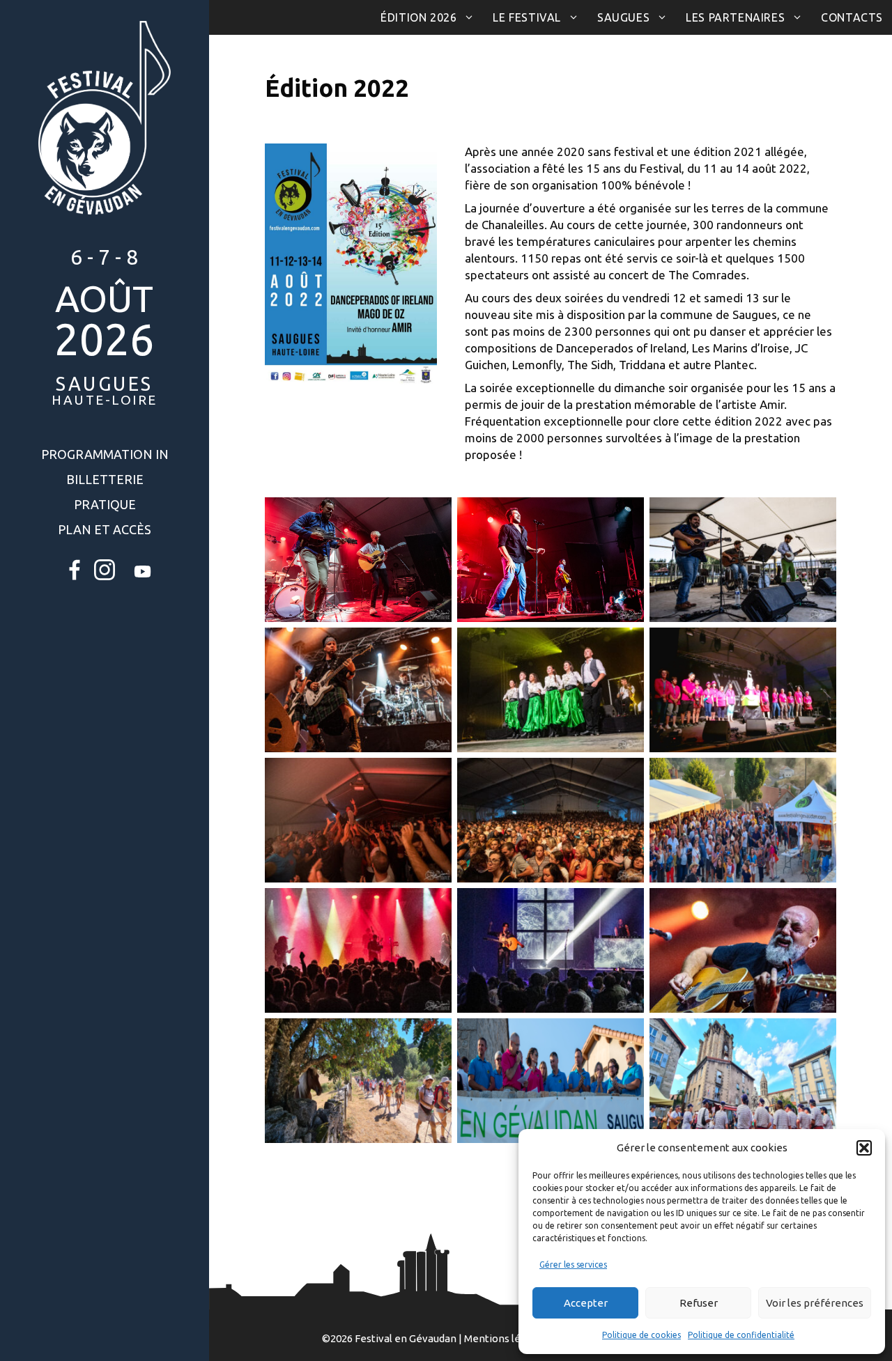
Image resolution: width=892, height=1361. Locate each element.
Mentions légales (505, 1338)
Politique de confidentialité (741, 1334)
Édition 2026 (418, 17)
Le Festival (527, 17)
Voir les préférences (814, 1303)
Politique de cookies (641, 1334)
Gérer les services (573, 1264)
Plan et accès (104, 529)
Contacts (852, 17)
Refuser (698, 1303)
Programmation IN (105, 454)
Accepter (586, 1303)
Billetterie (105, 479)
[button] (864, 1148)
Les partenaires (735, 17)
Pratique (105, 504)
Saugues (623, 17)
